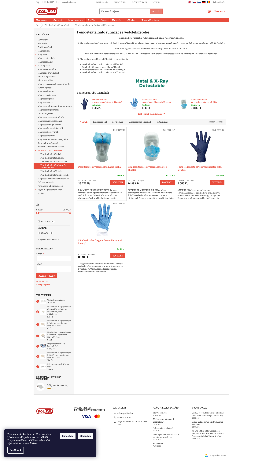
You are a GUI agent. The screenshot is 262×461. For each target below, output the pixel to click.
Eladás (41, 193)
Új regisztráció (42, 281)
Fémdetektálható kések (51, 171)
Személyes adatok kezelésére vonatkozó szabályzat (166, 435)
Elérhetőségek (139, 2)
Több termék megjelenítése (150, 114)
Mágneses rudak (45, 102)
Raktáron (47, 221)
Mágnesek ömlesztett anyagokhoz (53, 139)
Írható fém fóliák (45, 80)
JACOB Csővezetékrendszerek (51, 146)
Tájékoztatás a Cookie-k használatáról (163, 420)
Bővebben (118, 182)
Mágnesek (42, 54)
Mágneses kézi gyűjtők (48, 132)
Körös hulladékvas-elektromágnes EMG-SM (207, 423)
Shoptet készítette (218, 455)
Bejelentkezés (47, 276)
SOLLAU (46, 233)
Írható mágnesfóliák (47, 76)
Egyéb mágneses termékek (50, 189)
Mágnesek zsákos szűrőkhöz (51, 117)
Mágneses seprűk (46, 98)
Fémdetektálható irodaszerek (53, 161)
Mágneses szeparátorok (48, 109)
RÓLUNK (156, 2)
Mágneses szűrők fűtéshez (50, 121)
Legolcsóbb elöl (100, 122)
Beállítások (15, 450)
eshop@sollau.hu (125, 413)
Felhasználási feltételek (163, 428)
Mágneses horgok (46, 91)
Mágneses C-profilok (47, 69)
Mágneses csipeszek (47, 95)
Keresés (156, 11)
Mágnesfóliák (44, 50)
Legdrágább (117, 122)
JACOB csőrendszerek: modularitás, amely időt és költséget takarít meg (208, 414)
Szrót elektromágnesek (48, 143)
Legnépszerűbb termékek (140, 122)
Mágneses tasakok (46, 58)
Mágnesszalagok (45, 61)
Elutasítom (67, 435)
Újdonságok (43, 39)
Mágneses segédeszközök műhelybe (54, 84)
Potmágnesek (44, 65)
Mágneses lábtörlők (47, 135)
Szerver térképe (160, 412)
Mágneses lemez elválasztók (50, 128)
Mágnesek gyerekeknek (48, 72)
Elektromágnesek (46, 182)
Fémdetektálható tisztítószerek (54, 175)
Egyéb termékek (45, 47)
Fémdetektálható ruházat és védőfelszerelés (53, 166)
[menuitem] (42, 20)
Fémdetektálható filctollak (52, 157)
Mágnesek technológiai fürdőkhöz (53, 178)
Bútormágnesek (45, 87)
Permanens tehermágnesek (50, 186)
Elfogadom (85, 435)
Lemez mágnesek (46, 113)
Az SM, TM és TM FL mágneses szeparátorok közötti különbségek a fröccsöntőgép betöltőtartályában (208, 433)
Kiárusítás (42, 43)
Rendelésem (120, 2)
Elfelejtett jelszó (43, 284)
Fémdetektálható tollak (51, 154)
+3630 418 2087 (124, 417)
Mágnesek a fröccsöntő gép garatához (55, 106)
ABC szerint (162, 122)
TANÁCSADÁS (102, 2)
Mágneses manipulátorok (49, 124)
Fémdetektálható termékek (50, 150)
